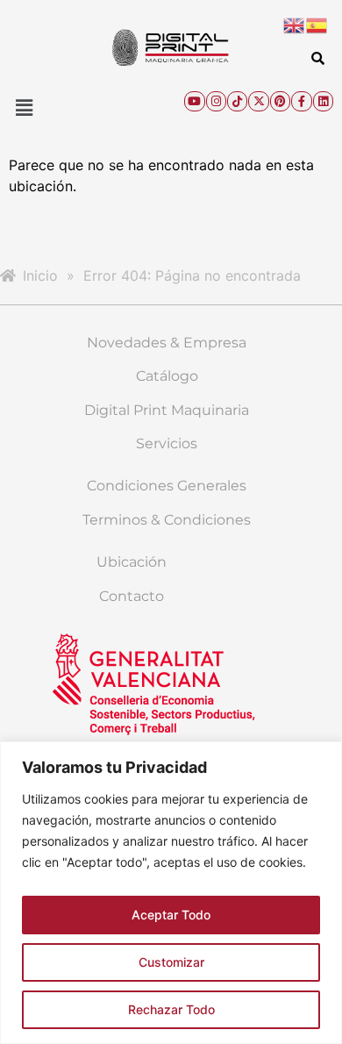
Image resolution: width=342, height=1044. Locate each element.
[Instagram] (216, 101)
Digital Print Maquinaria (166, 410)
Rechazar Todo (171, 1009)
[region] (171, 892)
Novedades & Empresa (166, 342)
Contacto (131, 596)
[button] (24, 107)
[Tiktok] (237, 101)
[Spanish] (317, 23)
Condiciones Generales (166, 485)
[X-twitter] (258, 101)
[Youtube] (194, 101)
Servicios (166, 443)
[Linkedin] (323, 101)
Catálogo (167, 376)
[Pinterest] (280, 101)
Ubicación (131, 562)
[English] (294, 23)
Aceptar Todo (171, 914)
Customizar (171, 962)
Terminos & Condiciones (166, 519)
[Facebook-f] (301, 101)
